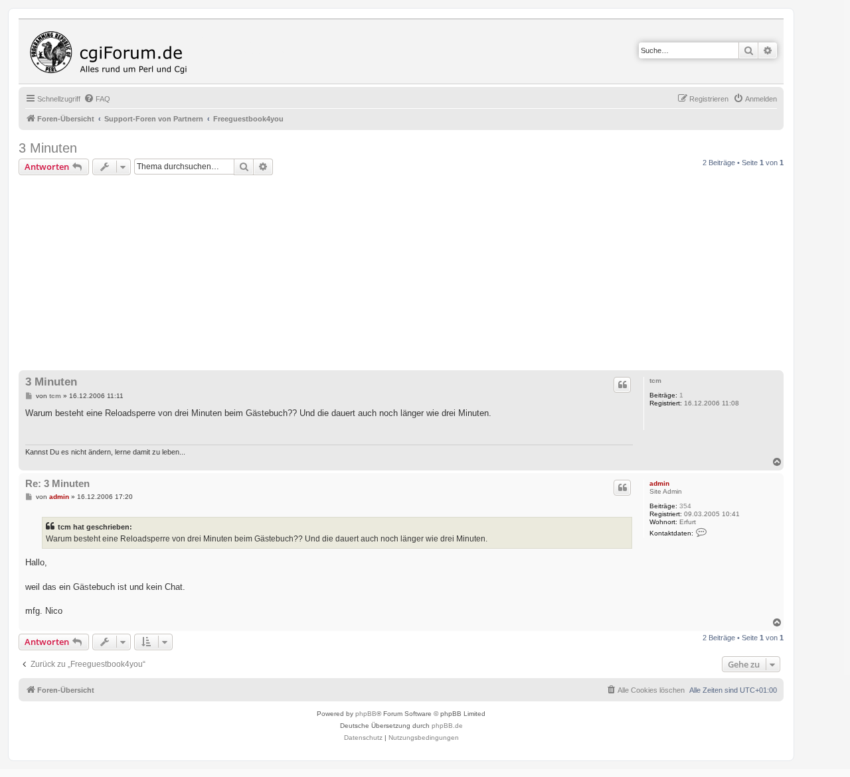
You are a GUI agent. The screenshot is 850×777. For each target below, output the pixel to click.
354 (685, 506)
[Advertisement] (417, 275)
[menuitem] (97, 99)
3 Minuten (48, 148)
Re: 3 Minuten (57, 483)
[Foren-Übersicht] (111, 51)
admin (659, 483)
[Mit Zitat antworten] (622, 385)
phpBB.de (447, 725)
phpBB (366, 713)
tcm (655, 380)
